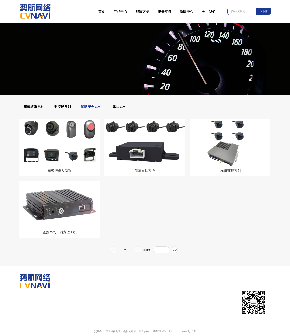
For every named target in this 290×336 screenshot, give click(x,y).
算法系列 (119, 106)
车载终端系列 (34, 106)
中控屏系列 (62, 106)
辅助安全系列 (91, 106)
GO (175, 249)
